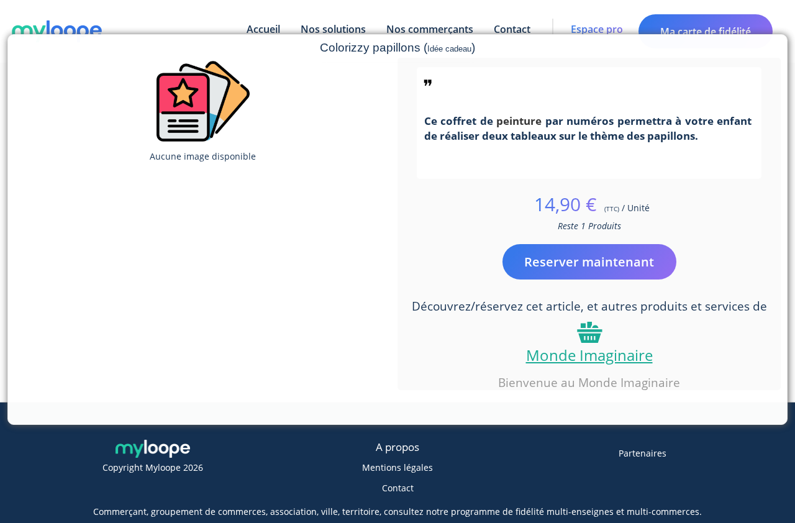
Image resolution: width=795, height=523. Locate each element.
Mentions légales (397, 467)
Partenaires (642, 453)
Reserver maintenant (589, 261)
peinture (519, 120)
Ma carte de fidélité (705, 32)
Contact (398, 488)
